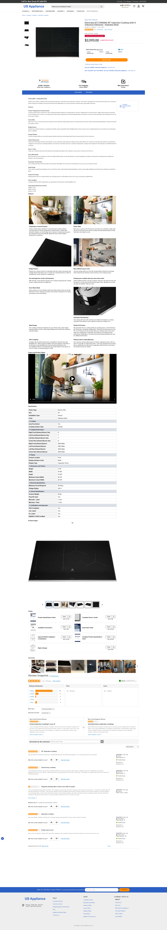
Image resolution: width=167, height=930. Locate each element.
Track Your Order (57, 904)
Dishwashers (50, 11)
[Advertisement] (75, 867)
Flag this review (65, 760)
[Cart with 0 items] (143, 6)
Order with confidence (43, 87)
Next (26, 49)
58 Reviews (100, 29)
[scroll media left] (29, 666)
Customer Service (58, 901)
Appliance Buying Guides (59, 912)
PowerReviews (54, 676)
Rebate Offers (87, 911)
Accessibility (118, 916)
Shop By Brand (92, 11)
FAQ (54, 909)
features (78, 92)
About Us (117, 905)
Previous (26, 18)
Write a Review (108, 29)
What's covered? (100, 49)
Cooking (25, 11)
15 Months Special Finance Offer (93, 64)
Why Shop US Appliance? (122, 908)
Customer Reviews (120, 911)
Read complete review (36, 734)
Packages (70, 11)
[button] (101, 6)
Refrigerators (37, 11)
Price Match (87, 913)
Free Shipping (127, 1)
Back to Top (45, 846)
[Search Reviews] (102, 741)
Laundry (60, 11)
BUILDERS (143, 1)
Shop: (91, 20)
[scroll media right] (137, 666)
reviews (89, 92)
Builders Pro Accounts (90, 916)
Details (123, 87)
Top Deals (119, 1)
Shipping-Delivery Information (61, 906)
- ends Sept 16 (110, 70)
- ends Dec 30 (100, 67)
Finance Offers (88, 905)
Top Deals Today (88, 899)
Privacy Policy (119, 913)
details (96, 33)
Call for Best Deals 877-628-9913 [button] (34, 1)
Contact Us (56, 915)
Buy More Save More (89, 902)
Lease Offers (87, 908)
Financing (135, 1)
